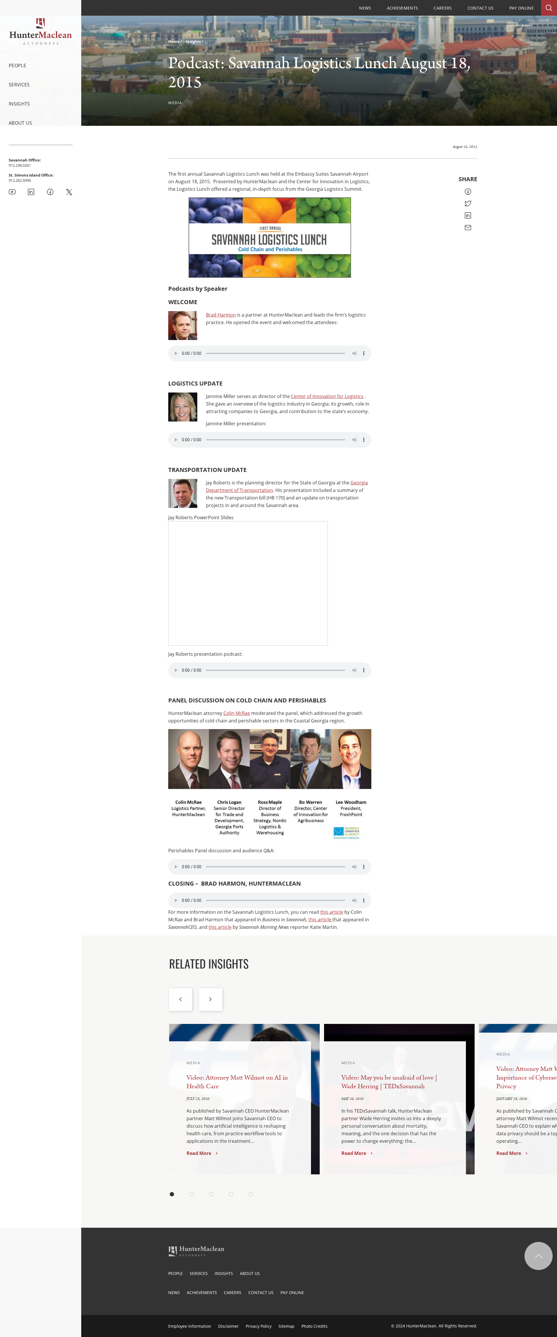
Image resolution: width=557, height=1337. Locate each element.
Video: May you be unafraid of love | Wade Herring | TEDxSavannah (389, 1082)
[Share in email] (467, 227)
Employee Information (189, 1326)
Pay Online (521, 8)
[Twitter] (69, 192)
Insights (19, 104)
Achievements (402, 8)
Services (19, 84)
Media (175, 102)
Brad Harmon (221, 315)
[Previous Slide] (180, 999)
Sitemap (286, 1326)
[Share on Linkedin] (467, 215)
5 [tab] (251, 1194)
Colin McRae (236, 713)
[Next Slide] (210, 999)
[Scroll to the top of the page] (539, 1256)
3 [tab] (211, 1194)
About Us (20, 123)
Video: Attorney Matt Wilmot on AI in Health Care (237, 1082)
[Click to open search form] (549, 8)
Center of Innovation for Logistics (327, 396)
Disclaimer (228, 1326)
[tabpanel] (244, 1099)
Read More (199, 1153)
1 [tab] (172, 1194)
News (365, 8)
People (17, 65)
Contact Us (481, 8)
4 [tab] (231, 1194)
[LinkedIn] (31, 192)
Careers (443, 8)
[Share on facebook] (467, 191)
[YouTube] (12, 191)
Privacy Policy (259, 1326)
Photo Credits (314, 1326)
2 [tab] (192, 1194)
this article (331, 912)
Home (174, 41)
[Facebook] (50, 191)
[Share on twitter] (467, 203)
